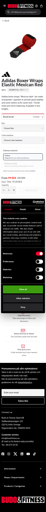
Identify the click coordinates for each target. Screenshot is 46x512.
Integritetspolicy (25, 382)
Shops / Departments (14, 477)
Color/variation (7, 135)
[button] (18, 90)
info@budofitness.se (11, 438)
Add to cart (31, 190)
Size (3, 123)
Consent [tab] (8, 209)
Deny (23, 307)
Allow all (23, 289)
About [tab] (38, 209)
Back (5, 20)
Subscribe (23, 400)
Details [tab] (23, 209)
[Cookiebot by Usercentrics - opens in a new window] (33, 202)
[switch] (39, 262)
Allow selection (23, 298)
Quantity (8, 188)
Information (10, 468)
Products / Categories (14, 486)
